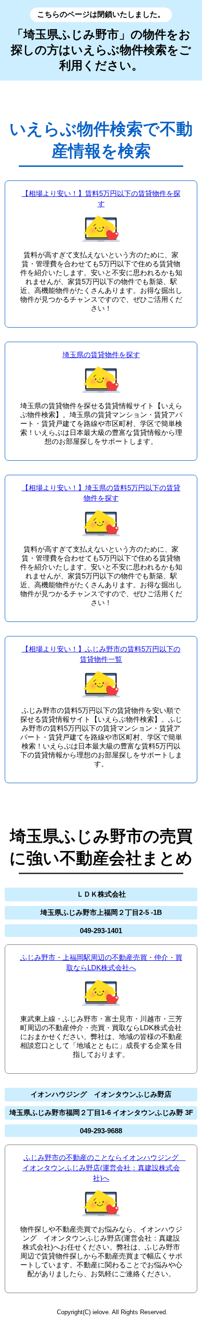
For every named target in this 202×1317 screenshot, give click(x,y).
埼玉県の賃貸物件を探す (101, 355)
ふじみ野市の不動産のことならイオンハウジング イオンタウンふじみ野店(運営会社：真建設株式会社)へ (104, 1167)
